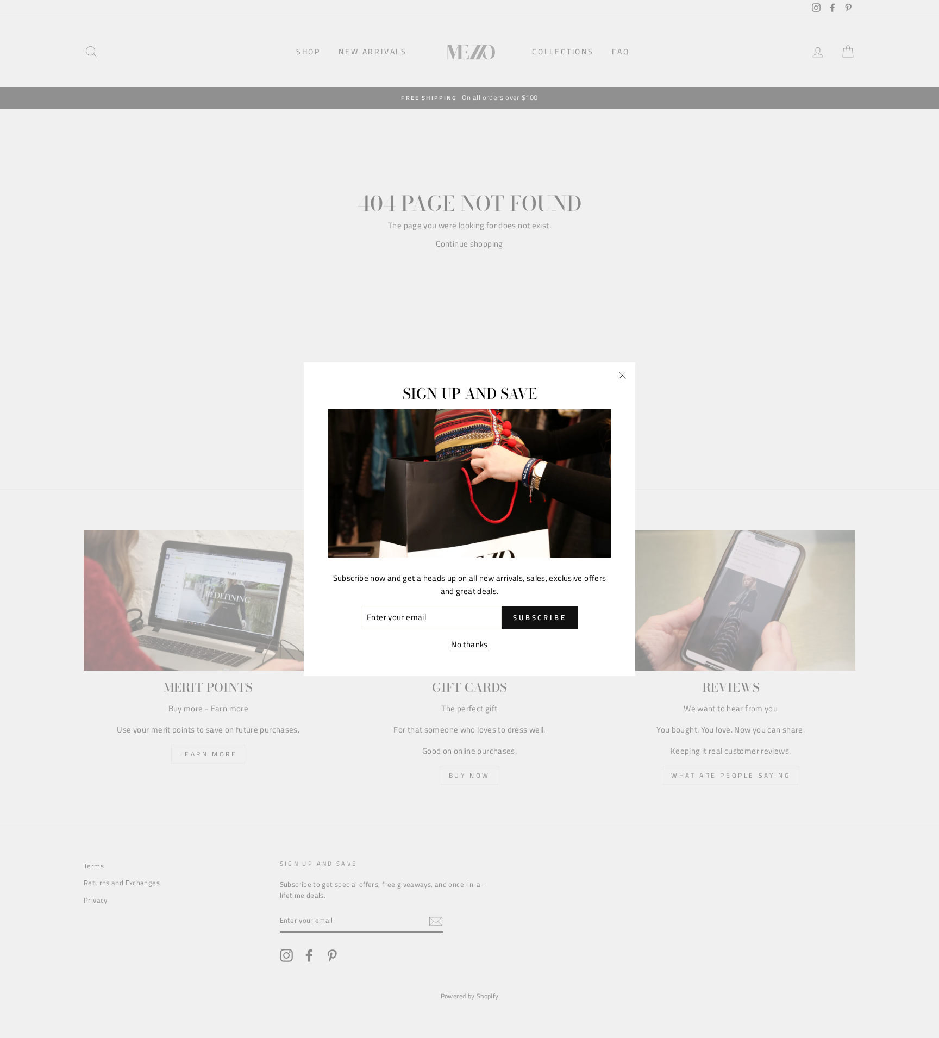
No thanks (469, 643)
